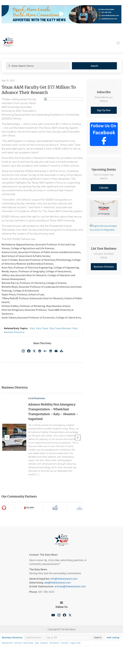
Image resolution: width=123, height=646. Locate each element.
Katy (32, 328)
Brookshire (54, 643)
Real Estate (28, 643)
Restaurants (7, 643)
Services (18, 643)
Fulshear (44, 643)
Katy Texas (42, 328)
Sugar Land (75, 643)
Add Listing (113, 637)
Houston (65, 643)
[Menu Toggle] (61, 602)
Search (94, 65)
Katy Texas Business (60, 328)
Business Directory (12, 637)
